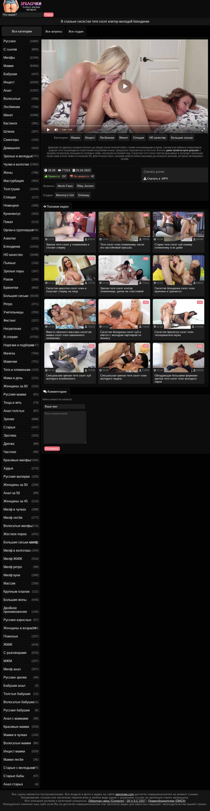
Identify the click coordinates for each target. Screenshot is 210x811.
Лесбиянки (11, 107)
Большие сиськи (15, 296)
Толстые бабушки (16, 694)
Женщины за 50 (15, 485)
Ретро (7, 304)
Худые (8, 468)
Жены (8, 172)
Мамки (8, 66)
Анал (7, 90)
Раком (8, 279)
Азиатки (9, 238)
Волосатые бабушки (18, 702)
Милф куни (11, 575)
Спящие (9, 197)
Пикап (8, 222)
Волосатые (12, 98)
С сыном (10, 49)
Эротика (9, 435)
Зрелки (8, 419)
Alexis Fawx (65, 186)
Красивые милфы (17, 460)
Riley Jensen (85, 186)
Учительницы (13, 312)
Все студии (76, 31)
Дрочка (8, 443)
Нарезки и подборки (18, 345)
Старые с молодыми (19, 768)
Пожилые (10, 636)
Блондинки (11, 246)
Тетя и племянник (16, 370)
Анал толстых (13, 411)
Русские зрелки (15, 677)
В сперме (10, 337)
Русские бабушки (16, 710)
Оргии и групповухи (18, 230)
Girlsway (83, 195)
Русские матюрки (16, 476)
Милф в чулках (14, 509)
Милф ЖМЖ (12, 558)
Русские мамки (14, 394)
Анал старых (13, 784)
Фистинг (9, 320)
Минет (8, 115)
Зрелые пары (13, 271)
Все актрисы (54, 31)
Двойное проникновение (15, 609)
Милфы (9, 57)
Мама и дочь (13, 378)
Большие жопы (15, 600)
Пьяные (9, 263)
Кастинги (10, 123)
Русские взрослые (17, 620)
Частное (9, 452)
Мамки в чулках (15, 735)
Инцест (9, 82)
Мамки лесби (13, 759)
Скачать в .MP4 (157, 178)
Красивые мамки (16, 726)
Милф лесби (12, 517)
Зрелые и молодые (18, 156)
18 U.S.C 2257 (136, 800)
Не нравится (81, 176)
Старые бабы (13, 776)
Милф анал (12, 669)
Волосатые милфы (17, 526)
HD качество (13, 255)
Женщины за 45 (15, 501)
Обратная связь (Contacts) (106, 800)
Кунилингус (12, 213)
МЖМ (7, 661)
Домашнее (11, 148)
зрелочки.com (124, 794)
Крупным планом (16, 591)
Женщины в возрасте (19, 628)
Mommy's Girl (65, 195)
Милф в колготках (17, 550)
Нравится (53, 176)
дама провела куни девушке (182, 150)
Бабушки (10, 74)
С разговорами (14, 653)
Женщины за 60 (15, 386)
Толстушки (11, 189)
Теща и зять (12, 402)
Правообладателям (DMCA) (167, 800)
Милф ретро (12, 567)
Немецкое (11, 205)
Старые (9, 427)
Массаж (9, 583)
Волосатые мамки (17, 743)
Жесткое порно (15, 534)
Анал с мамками (15, 718)
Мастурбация (13, 181)
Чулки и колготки (16, 164)
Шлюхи (8, 131)
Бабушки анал (14, 685)
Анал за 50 (11, 493)
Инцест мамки (14, 751)
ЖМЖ (7, 644)
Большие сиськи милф (20, 542)
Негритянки (12, 328)
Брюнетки (10, 287)
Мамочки (10, 361)
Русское (9, 41)
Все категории (22, 31)
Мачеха (9, 353)
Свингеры (11, 139)
